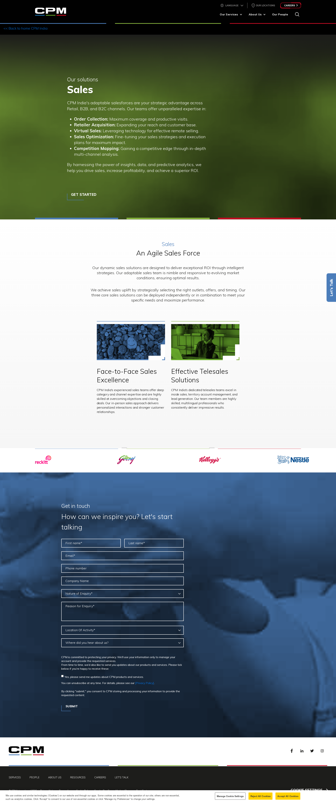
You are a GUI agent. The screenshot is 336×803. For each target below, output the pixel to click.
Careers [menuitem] (100, 777)
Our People (280, 14)
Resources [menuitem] (78, 777)
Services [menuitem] (15, 777)
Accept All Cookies (287, 796)
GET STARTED (84, 194)
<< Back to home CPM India (26, 28)
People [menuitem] (34, 777)
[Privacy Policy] (144, 683)
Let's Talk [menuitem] (121, 777)
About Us (255, 14)
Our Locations (265, 5)
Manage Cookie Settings (230, 796)
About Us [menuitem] (54, 777)
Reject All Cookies (260, 796)
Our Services (229, 14)
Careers (289, 5)
